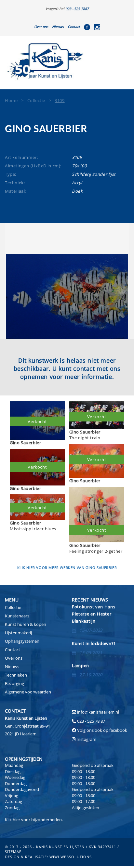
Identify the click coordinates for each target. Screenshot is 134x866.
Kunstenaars (17, 616)
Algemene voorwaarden (28, 692)
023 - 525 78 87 (91, 721)
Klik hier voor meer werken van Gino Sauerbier (67, 567)
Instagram (86, 739)
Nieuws (58, 26)
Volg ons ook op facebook (101, 730)
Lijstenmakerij (18, 633)
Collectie (13, 607)
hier (16, 819)
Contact (74, 26)
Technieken (16, 675)
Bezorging (14, 683)
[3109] (67, 296)
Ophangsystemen (22, 641)
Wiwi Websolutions (70, 856)
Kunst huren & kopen (25, 624)
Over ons (41, 26)
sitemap (13, 851)
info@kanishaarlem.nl (98, 712)
